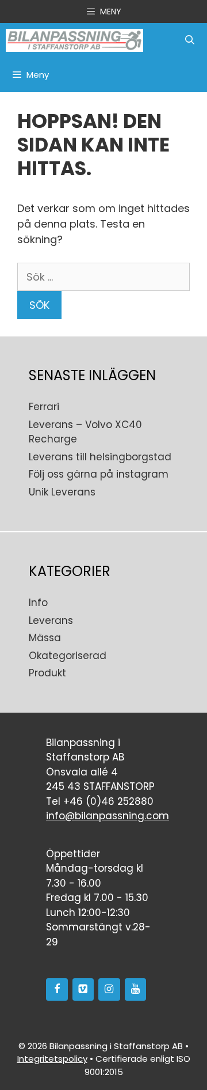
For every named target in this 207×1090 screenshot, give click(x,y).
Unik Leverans (62, 492)
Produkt (47, 673)
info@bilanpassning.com (107, 816)
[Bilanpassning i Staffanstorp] (74, 40)
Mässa (45, 638)
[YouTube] (136, 989)
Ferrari (44, 407)
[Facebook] (57, 989)
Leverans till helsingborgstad (100, 457)
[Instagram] (109, 989)
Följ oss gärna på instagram (98, 474)
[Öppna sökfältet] (189, 40)
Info (38, 603)
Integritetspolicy (52, 1059)
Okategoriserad (67, 656)
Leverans (51, 620)
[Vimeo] (83, 989)
